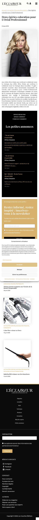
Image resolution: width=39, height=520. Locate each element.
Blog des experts (19, 419)
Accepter (19, 265)
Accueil (4, 10)
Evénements (7, 328)
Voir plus (7, 150)
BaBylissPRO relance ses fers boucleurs (17, 374)
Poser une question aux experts (12, 505)
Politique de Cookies (10, 279)
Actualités (10, 10)
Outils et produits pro (16, 371)
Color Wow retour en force (12, 330)
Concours (7, 284)
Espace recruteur (19, 114)
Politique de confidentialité (22, 279)
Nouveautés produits (21, 10)
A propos (32, 279)
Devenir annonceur (8, 491)
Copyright (5, 486)
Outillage (6, 371)
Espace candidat (19, 117)
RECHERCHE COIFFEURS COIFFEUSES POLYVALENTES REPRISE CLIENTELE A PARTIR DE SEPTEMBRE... (18, 145)
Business (19, 412)
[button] (36, 4)
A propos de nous (7, 481)
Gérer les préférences (19, 274)
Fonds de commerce (19, 119)
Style (19, 405)
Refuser (19, 270)
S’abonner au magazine (9, 500)
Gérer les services (7, 260)
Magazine (19, 398)
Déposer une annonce (9, 502)
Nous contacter (7, 479)
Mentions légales (7, 484)
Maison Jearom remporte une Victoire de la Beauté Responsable (18, 287)
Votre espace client (8, 507)
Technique (19, 409)
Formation (19, 416)
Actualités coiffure (10, 326)
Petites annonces (19, 423)
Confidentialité (7, 489)
